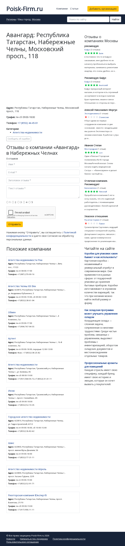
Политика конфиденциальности (69, 538)
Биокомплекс (90, 188)
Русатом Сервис (92, 220)
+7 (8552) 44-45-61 (28, 122)
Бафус (87, 49)
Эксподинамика (91, 113)
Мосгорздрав (90, 149)
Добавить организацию (103, 8)
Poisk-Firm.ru (24, 9)
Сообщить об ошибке (19, 138)
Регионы (11, 19)
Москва (36, 19)
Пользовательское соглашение (22, 541)
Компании (62, 8)
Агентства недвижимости (27, 132)
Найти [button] (115, 19)
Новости (10, 538)
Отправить (14, 224)
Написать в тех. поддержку (34, 538)
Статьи (74, 8)
